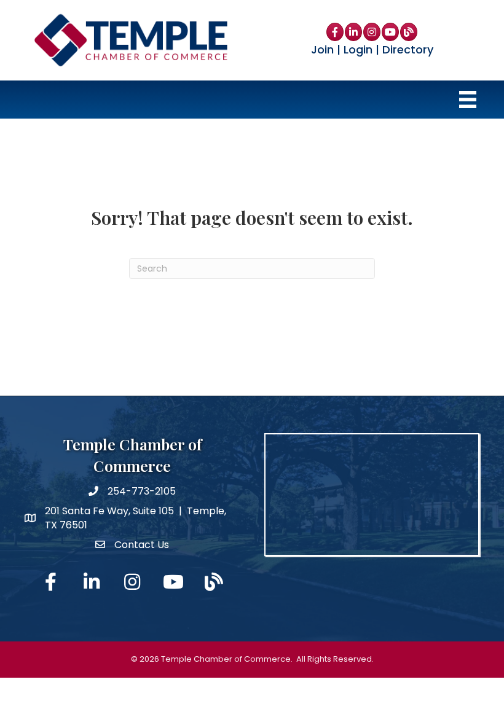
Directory (407, 49)
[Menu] (468, 99)
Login (358, 49)
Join (322, 49)
